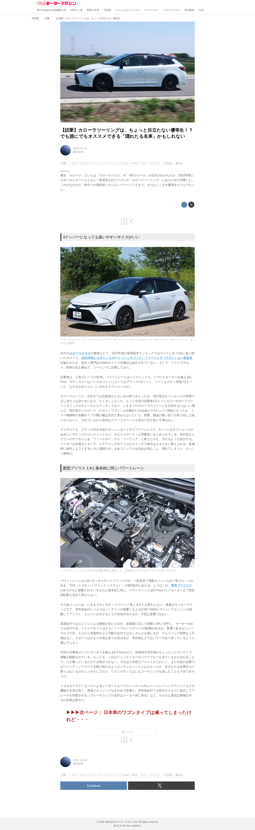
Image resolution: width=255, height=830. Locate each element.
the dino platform (132, 825)
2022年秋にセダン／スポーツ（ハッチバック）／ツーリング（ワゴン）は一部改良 (136, 357)
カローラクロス (80, 353)
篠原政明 (78, 151)
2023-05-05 (80, 148)
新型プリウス (180, 585)
